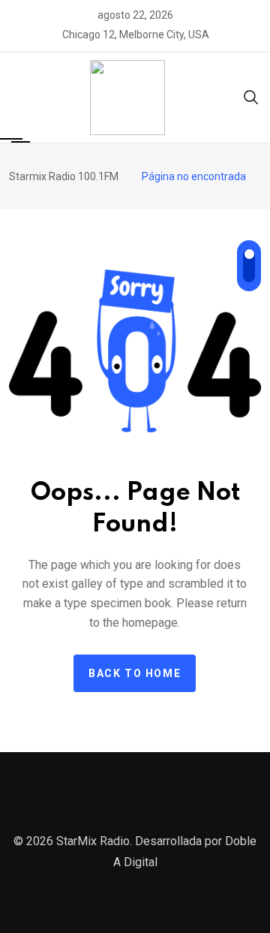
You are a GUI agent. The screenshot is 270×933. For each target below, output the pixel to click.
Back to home (134, 673)
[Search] (251, 96)
